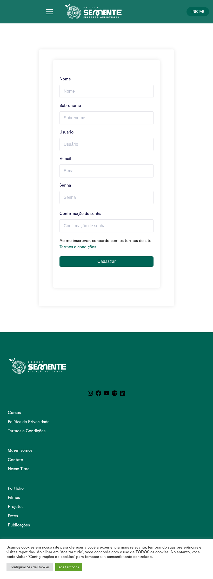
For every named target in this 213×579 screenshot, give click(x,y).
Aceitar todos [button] (68, 567)
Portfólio (16, 488)
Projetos (15, 507)
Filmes (14, 497)
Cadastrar (106, 261)
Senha (65, 185)
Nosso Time (19, 469)
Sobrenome (70, 106)
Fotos (13, 516)
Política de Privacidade (29, 422)
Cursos (14, 413)
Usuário (66, 132)
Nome (65, 79)
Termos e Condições (26, 431)
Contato (15, 460)
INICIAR (197, 11)
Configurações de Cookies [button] (30, 567)
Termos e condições (77, 247)
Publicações (19, 525)
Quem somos (20, 450)
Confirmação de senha (80, 214)
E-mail (65, 159)
